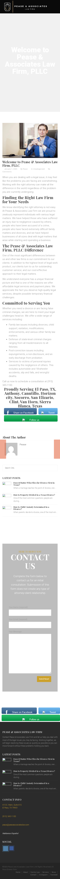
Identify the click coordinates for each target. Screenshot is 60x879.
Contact (33, 875)
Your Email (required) (18, 619)
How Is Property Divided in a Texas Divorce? (34, 495)
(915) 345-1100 (9, 816)
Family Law (35, 872)
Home (18, 872)
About (25, 872)
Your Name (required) (18, 607)
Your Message (15, 632)
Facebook (54, 875)
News (54, 872)
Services (45, 872)
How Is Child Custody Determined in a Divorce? (31, 508)
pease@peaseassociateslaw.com (15, 825)
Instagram (43, 875)
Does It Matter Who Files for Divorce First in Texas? (34, 483)
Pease (25, 169)
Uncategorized (39, 169)
